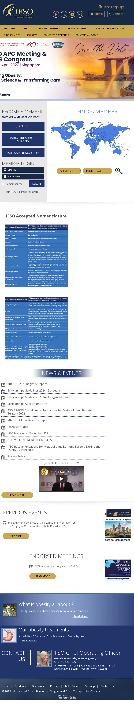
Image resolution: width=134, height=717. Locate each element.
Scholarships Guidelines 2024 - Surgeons (34, 390)
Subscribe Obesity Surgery (23, 139)
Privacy (54, 686)
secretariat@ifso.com (66, 668)
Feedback (20, 686)
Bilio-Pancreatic (55, 636)
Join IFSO (23, 126)
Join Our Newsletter (23, 153)
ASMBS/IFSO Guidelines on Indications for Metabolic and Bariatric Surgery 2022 (50, 411)
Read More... (80, 616)
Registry (32, 35)
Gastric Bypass (76, 636)
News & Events (61, 373)
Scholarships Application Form (27, 404)
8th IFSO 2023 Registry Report (27, 384)
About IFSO (9, 28)
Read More (17, 495)
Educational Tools (87, 35)
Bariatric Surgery (49, 28)
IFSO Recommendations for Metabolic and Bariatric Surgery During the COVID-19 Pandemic (54, 448)
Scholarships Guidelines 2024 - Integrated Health (39, 397)
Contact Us (107, 686)
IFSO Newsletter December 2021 (29, 433)
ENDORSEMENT (11, 35)
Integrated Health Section (108, 28)
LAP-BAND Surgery (33, 636)
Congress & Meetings (56, 35)
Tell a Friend (72, 686)
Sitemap (90, 686)
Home (99, 14)
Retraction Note (18, 427)
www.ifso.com (99, 668)
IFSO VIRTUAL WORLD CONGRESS (30, 440)
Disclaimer (38, 686)
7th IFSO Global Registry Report (28, 420)
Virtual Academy (76, 28)
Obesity (27, 28)
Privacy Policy (16, 456)
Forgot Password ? (29, 191)
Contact (118, 14)
